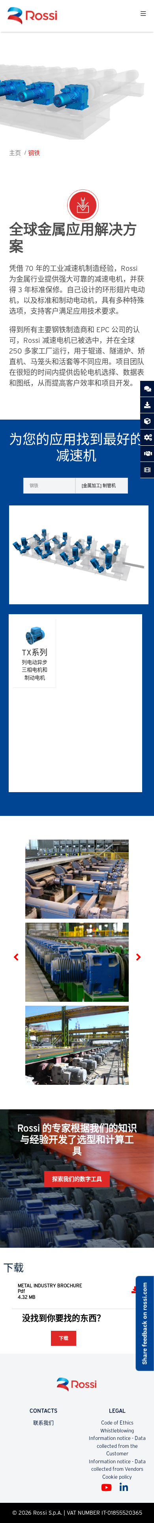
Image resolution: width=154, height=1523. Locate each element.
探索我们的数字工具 (77, 1179)
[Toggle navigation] (143, 16)
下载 (63, 1338)
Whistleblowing (117, 1431)
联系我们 (43, 1423)
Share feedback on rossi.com (145, 1323)
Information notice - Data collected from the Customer (117, 1446)
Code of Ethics (117, 1423)
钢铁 (34, 152)
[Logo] (77, 1388)
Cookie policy (117, 1477)
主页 (15, 152)
